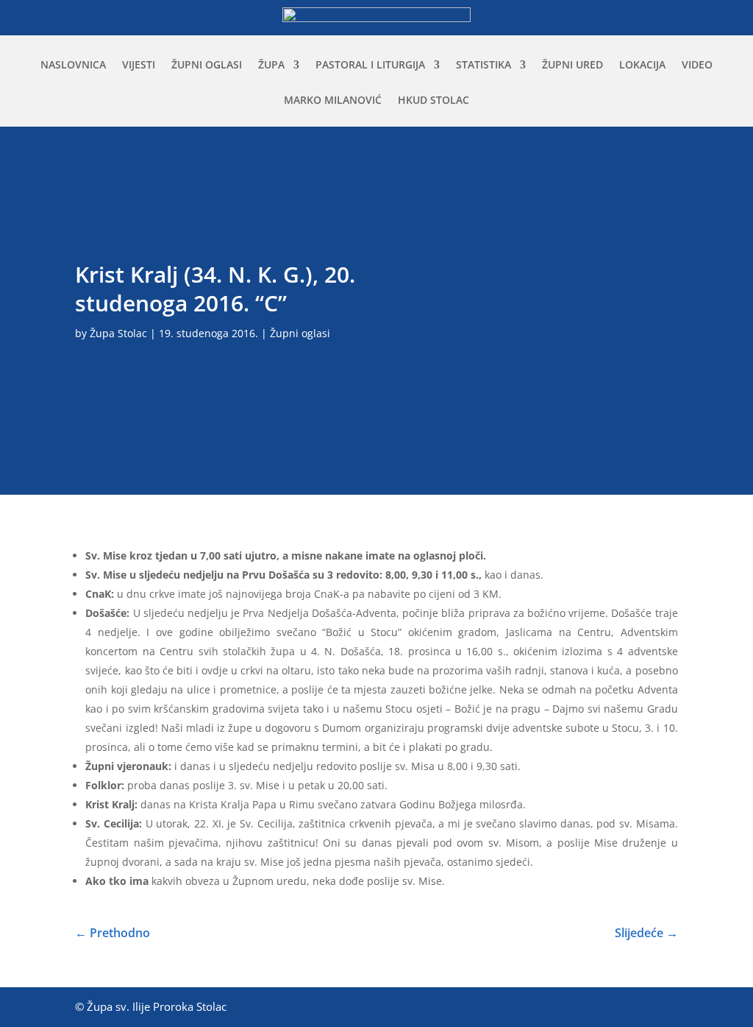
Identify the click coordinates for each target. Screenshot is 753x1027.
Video (697, 65)
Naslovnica (73, 65)
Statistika (483, 65)
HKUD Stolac (433, 101)
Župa (271, 65)
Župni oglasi (206, 65)
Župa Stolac (118, 333)
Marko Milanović (333, 101)
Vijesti (138, 65)
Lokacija (642, 65)
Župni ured (572, 65)
